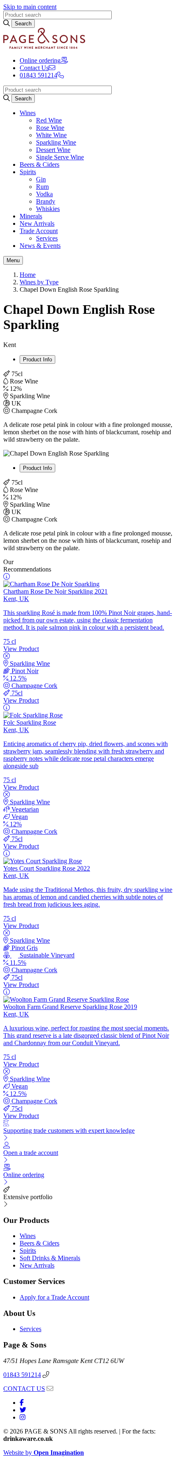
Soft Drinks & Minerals (50, 1257)
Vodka (44, 194)
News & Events (40, 245)
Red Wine (49, 120)
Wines (28, 112)
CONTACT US (24, 1388)
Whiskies (48, 208)
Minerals (31, 216)
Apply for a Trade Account (54, 1297)
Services (47, 238)
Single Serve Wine (60, 157)
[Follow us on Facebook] (22, 1402)
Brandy (45, 201)
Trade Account (39, 230)
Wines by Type (39, 282)
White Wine (51, 135)
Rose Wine (50, 127)
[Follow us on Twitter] (23, 1409)
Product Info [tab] (37, 359)
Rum (42, 186)
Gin (41, 179)
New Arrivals (37, 223)
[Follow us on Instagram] (22, 1417)
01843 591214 (22, 1374)
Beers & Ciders (39, 164)
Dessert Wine (53, 149)
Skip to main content (29, 6)
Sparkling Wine (56, 142)
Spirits (28, 171)
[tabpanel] (88, 406)
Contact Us (34, 67)
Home (28, 274)
